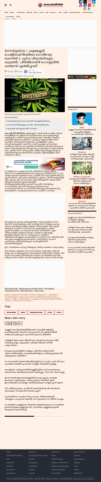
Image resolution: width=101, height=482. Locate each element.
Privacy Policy (79, 452)
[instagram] (89, 2)
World (36, 12)
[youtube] (81, 5)
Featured (72, 109)
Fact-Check (10, 470)
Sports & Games (74, 12)
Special (31, 473)
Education (10, 463)
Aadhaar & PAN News (59, 463)
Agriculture (10, 473)
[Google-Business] (85, 5)
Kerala (41, 12)
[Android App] (89, 9)
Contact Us (55, 452)
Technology (33, 463)
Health (66, 12)
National (29, 12)
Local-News (10, 17)
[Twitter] (85, 2)
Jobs (60, 12)
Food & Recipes (57, 459)
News (12, 12)
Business (53, 12)
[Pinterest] (89, 5)
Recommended (74, 213)
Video (76, 466)
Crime (49, 312)
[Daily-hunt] (94, 5)
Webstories (78, 473)
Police (59, 312)
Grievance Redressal (14, 456)
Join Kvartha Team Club (38, 456)
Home (6, 12)
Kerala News (11, 312)
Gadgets (77, 463)
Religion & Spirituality (59, 466)
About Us (32, 452)
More (18, 17)
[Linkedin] (94, 2)
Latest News (21, 12)
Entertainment (87, 12)
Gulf (46, 12)
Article (76, 470)
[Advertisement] (50, 33)
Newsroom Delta (12, 76)
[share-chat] (85, 9)
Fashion (32, 470)
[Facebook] (81, 2)
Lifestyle (9, 466)
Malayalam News (36, 312)
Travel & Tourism (58, 470)
